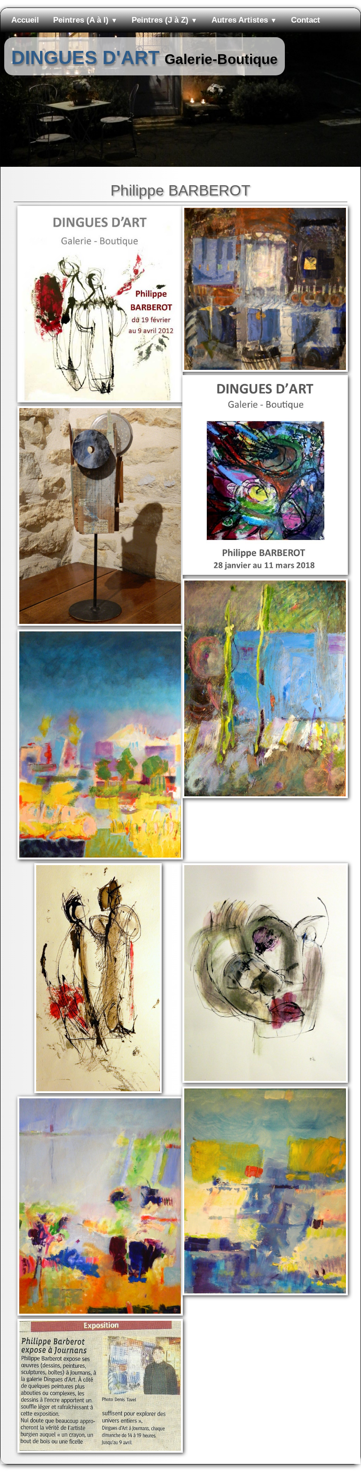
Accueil (25, 20)
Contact (305, 20)
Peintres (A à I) (85, 20)
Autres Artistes (244, 20)
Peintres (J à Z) (164, 20)
